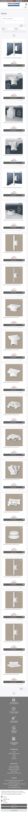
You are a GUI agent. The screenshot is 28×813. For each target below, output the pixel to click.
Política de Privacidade (14, 769)
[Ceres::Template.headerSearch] (25, 7)
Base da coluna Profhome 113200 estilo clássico (11, 544)
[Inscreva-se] (5, 1)
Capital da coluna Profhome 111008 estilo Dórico (11, 317)
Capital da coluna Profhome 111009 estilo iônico (11, 447)
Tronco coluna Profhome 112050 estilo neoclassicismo (12, 609)
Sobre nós (14, 758)
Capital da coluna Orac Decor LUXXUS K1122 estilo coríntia (13, 155)
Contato (14, 757)
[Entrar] (2, 1)
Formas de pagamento (14, 753)
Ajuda (14, 751)
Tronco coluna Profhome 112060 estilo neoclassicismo (12, 641)
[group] (14, 48)
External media (6, 799)
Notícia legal (14, 771)
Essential (5, 796)
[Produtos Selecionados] (21, 1)
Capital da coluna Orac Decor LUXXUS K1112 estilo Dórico (12, 90)
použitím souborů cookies (15, 794)
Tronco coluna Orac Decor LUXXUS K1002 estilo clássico (12, 187)
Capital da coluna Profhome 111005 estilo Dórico (11, 382)
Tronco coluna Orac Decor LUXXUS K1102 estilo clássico (12, 57)
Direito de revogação (14, 767)
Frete (14, 755)
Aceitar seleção (14, 810)
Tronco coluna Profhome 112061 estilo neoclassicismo (12, 284)
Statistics (5, 798)
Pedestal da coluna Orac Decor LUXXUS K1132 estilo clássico (13, 122)
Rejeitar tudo (14, 807)
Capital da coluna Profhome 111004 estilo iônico (11, 414)
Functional (5, 802)
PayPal (4, 800)
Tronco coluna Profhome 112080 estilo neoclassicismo (12, 576)
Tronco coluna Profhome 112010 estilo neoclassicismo (12, 252)
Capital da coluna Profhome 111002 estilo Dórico (11, 349)
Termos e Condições (14, 766)
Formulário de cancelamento (14, 773)
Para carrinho (13, 65)
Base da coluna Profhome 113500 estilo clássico (11, 674)
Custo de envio (20, 67)
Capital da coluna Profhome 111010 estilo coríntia (11, 479)
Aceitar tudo (14, 805)
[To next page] (25, 26)
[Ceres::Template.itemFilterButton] (14, 31)
